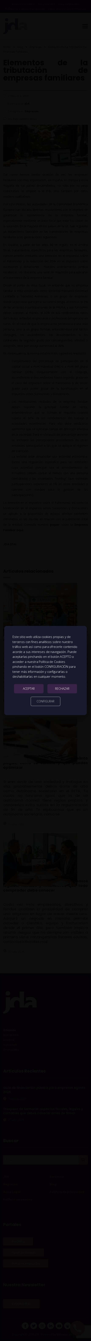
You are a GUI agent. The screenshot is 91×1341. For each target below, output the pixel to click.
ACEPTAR (29, 689)
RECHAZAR (62, 689)
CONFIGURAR (45, 701)
